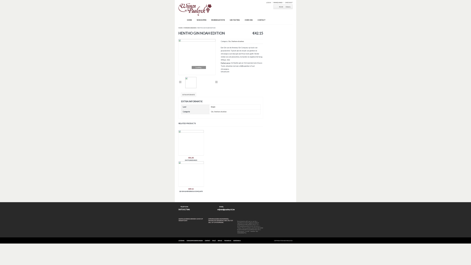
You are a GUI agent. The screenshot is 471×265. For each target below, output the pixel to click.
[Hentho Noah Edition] (198, 57)
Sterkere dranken (189, 28)
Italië (214, 240)
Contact (207, 240)
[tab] (189, 95)
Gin (229, 41)
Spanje (220, 240)
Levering (181, 240)
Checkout (289, 2)
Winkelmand (277, 2)
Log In (268, 2)
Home (180, 28)
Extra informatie (188, 94)
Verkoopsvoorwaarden (195, 240)
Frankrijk (227, 240)
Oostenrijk (237, 240)
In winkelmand (191, 142)
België (213, 107)
